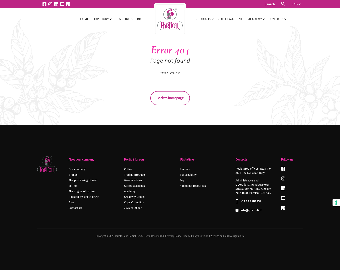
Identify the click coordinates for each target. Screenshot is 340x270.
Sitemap (204, 236)
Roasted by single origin (84, 197)
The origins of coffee (82, 191)
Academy (255, 19)
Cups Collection (134, 202)
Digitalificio (239, 236)
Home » (164, 72)
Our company (77, 169)
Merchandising (133, 180)
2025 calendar (133, 208)
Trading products (135, 175)
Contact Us (75, 208)
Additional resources (193, 186)
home (84, 19)
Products (204, 19)
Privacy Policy (174, 236)
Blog (72, 202)
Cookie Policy (190, 236)
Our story (101, 19)
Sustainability (188, 175)
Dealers (185, 169)
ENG (295, 4)
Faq (182, 180)
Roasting (123, 19)
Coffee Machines (231, 19)
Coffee (128, 169)
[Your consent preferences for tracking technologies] (336, 202)
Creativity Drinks (134, 197)
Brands (73, 175)
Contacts (276, 19)
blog (140, 19)
